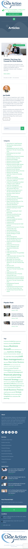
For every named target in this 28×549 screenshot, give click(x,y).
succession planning (14, 394)
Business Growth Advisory (13, 169)
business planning (14, 349)
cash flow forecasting (12, 356)
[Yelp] (9, 432)
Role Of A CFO (10, 265)
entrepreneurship (12, 366)
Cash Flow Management (13, 185)
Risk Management (16, 385)
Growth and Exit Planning (13, 232)
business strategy (14, 352)
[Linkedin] (12, 432)
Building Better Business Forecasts (15, 156)
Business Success (8, 353)
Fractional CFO (10, 222)
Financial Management (15, 372)
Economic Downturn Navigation (15, 198)
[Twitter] (2, 432)
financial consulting (8, 368)
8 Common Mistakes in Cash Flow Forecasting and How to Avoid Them (18, 315)
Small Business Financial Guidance (15, 277)
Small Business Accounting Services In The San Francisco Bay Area (15, 269)
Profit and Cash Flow (12, 251)
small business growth (9, 392)
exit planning (17, 366)
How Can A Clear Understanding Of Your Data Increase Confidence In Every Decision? (16, 470)
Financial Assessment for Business (15, 206)
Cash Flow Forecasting (12, 177)
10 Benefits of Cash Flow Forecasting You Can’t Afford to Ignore (18, 307)
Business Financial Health (13, 162)
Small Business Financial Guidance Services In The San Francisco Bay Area (15, 280)
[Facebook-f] (6, 432)
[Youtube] (16, 432)
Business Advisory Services (13, 158)
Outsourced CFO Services (13, 244)
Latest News (4, 466)
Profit (8, 249)
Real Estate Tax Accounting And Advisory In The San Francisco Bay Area (15, 262)
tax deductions (14, 396)
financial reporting (7, 377)
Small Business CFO (12, 272)
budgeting (12, 341)
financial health (14, 370)
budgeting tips (18, 341)
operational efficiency (10, 383)
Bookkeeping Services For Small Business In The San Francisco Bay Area (15, 150)
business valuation (16, 353)
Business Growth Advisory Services (15, 170)
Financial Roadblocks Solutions (14, 219)
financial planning (12, 374)
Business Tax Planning (12, 172)
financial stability (16, 377)
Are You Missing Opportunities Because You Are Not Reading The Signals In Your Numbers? (17, 491)
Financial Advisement (12, 204)
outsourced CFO (20, 383)
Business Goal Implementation (14, 167)
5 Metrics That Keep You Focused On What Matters (13, 60)
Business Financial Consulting (14, 161)
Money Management (12, 236)
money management (17, 381)
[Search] (22, 128)
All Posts (6, 119)
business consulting (8, 343)
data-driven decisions (14, 364)
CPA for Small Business (12, 196)
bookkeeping (6, 341)
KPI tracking (8, 381)
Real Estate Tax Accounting (13, 259)
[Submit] (14, 510)
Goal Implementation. (12, 230)
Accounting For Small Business (14, 143)
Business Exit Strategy (12, 159)
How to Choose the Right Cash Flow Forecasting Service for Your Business (18, 323)
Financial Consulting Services (14, 214)
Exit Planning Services (12, 199)
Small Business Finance (13, 390)
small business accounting (13, 387)
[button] (14, 19)
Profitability (6, 385)
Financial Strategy (11, 220)
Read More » (7, 73)
